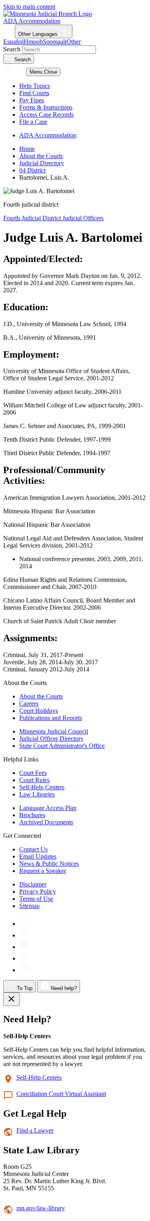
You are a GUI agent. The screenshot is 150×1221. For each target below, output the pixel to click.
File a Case (33, 121)
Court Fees (33, 772)
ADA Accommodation (31, 21)
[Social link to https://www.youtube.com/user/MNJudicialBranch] (24, 946)
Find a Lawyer (35, 1130)
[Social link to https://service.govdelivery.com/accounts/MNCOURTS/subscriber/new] (24, 958)
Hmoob (33, 41)
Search (11, 49)
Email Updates (37, 856)
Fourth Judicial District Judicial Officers (53, 218)
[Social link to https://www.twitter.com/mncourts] (24, 935)
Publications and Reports (50, 717)
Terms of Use (36, 898)
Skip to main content (29, 6)
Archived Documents (46, 822)
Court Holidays (38, 710)
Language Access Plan (47, 807)
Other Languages (38, 34)
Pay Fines (31, 100)
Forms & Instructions (45, 107)
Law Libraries (37, 794)
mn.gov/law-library (40, 1208)
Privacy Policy (37, 891)
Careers (28, 703)
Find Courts (34, 93)
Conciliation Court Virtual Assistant (61, 1093)
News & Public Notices (49, 863)
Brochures (32, 815)
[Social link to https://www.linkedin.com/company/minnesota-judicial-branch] (24, 970)
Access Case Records (46, 114)
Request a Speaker (42, 870)
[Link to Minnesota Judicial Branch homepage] (47, 13)
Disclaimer (32, 884)
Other (73, 41)
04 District (32, 170)
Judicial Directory (41, 163)
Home (27, 148)
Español (13, 41)
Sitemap (29, 905)
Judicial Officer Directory (51, 738)
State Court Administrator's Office (62, 745)
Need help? (63, 988)
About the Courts (41, 156)
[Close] (11, 999)
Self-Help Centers (41, 787)
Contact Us (33, 849)
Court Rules (34, 780)
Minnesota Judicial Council (53, 731)
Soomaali (54, 41)
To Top (23, 988)
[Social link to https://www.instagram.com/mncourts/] (24, 923)
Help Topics (34, 85)
